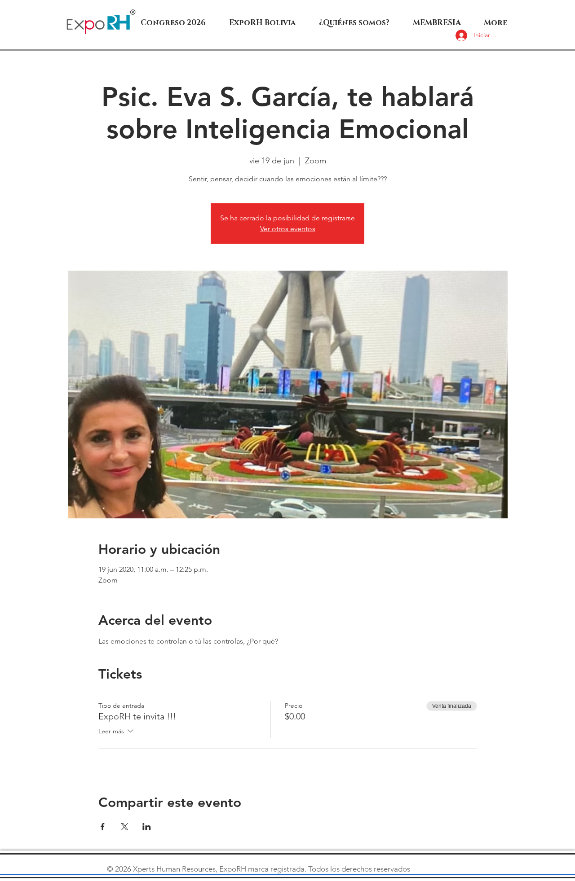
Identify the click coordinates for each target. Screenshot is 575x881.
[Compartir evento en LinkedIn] (146, 826)
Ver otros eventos (287, 228)
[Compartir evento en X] (124, 826)
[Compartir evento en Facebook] (102, 826)
